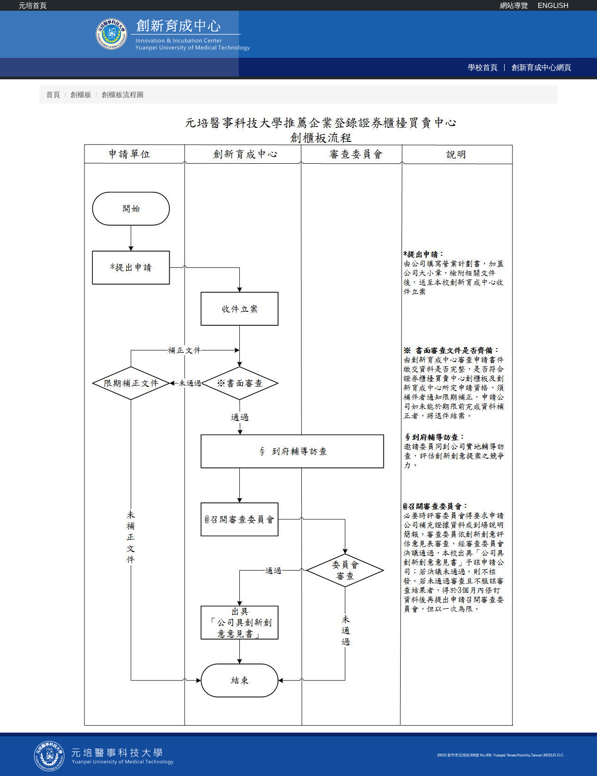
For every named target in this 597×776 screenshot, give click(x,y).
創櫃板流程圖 (123, 94)
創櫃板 (80, 94)
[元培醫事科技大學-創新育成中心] (134, 43)
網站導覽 (514, 5)
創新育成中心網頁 (541, 67)
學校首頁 (483, 67)
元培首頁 (33, 5)
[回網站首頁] (104, 755)
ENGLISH (553, 5)
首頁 (53, 94)
